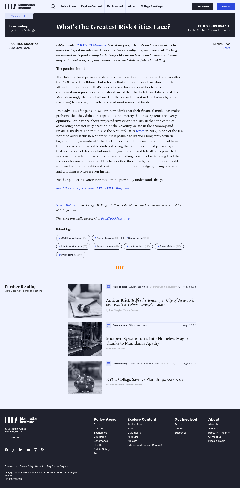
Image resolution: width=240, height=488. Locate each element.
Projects (132, 441)
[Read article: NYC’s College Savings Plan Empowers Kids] (85, 377)
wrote (140, 130)
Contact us (214, 436)
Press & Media (216, 441)
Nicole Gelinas (117, 348)
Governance (220, 26)
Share (227, 47)
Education (100, 436)
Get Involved (115, 6)
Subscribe (180, 432)
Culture (98, 428)
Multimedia (134, 432)
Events (179, 424)
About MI (213, 424)
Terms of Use (11, 466)
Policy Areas (68, 6)
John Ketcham (116, 384)
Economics (100, 432)
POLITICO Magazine (23, 43)
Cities (203, 26)
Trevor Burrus (130, 310)
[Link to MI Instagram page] (35, 451)
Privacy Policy (26, 466)
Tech (96, 453)
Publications (134, 424)
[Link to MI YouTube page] (28, 450)
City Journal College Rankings (145, 445)
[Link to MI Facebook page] (6, 450)
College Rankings (152, 6)
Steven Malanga (25, 30)
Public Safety (102, 449)
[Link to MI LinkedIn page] (20, 450)
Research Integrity (219, 432)
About (132, 6)
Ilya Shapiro (115, 310)
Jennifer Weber (134, 384)
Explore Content (91, 6)
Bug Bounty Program (57, 466)
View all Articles (19, 16)
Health (98, 445)
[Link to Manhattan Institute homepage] (21, 422)
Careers (179, 428)
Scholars (213, 428)
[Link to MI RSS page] (42, 450)
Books (131, 428)
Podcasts (132, 436)
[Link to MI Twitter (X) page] (13, 450)
